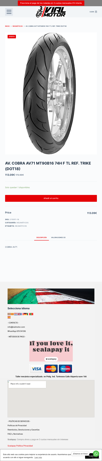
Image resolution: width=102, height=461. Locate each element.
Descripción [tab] (41, 237)
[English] (19, 314)
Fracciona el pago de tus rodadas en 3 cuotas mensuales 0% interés (51, 3)
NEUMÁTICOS (22, 223)
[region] (51, 455)
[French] (22, 314)
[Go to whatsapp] (96, 454)
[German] (25, 314)
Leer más (38, 457)
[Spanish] (9, 317)
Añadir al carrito (51, 198)
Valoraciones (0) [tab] (58, 237)
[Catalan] (12, 314)
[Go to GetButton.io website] (96, 458)
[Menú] (9, 12)
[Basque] (9, 314)
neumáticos (21, 226)
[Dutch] (15, 314)
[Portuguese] (31, 314)
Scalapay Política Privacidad (20, 446)
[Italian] (28, 314)
